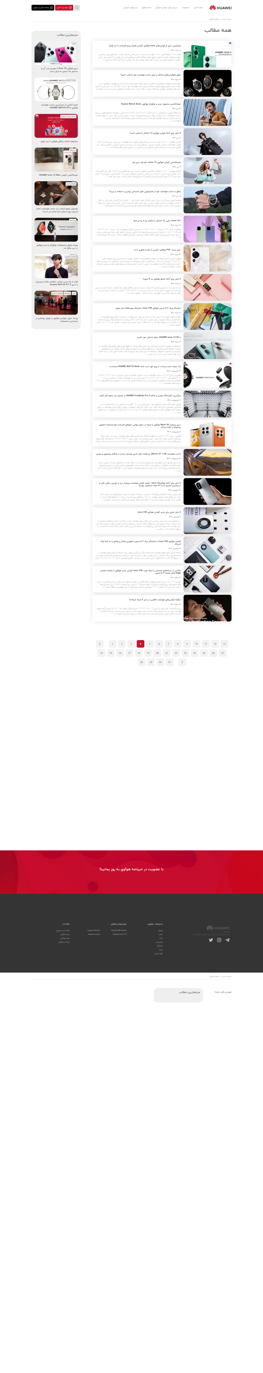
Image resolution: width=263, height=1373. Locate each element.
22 (176, 653)
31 (169, 662)
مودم (161, 950)
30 (160, 662)
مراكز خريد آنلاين (62, 8)
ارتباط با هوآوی (64, 942)
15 (110, 653)
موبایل (160, 930)
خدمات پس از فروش (68, 116)
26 (213, 653)
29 (151, 662)
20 (157, 653)
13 (224, 644)
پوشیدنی (159, 942)
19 (148, 653)
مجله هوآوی (146, 7)
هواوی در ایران (57, 293)
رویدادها (73, 220)
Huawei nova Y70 (120, 934)
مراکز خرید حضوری (63, 930)
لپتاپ (160, 934)
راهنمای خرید (71, 184)
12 (215, 644)
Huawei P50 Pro (94, 930)
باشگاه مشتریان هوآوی (41, 8)
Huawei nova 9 (94, 934)
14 (101, 653)
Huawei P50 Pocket (119, 930)
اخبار (74, 43)
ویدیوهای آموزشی (130, 7)
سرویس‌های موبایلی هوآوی (166, 7)
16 (120, 653)
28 (141, 662)
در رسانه (73, 150)
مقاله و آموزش (70, 257)
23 (185, 653)
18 (138, 653)
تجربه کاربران (71, 80)
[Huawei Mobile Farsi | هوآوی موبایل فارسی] (220, 7)
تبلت (161, 938)
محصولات (185, 7)
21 (166, 653)
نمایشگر (160, 946)
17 (129, 653)
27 (222, 653)
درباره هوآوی (65, 934)
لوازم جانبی (158, 953)
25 (204, 653)
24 (194, 653)
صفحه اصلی (198, 7)
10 (196, 644)
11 (205, 644)
